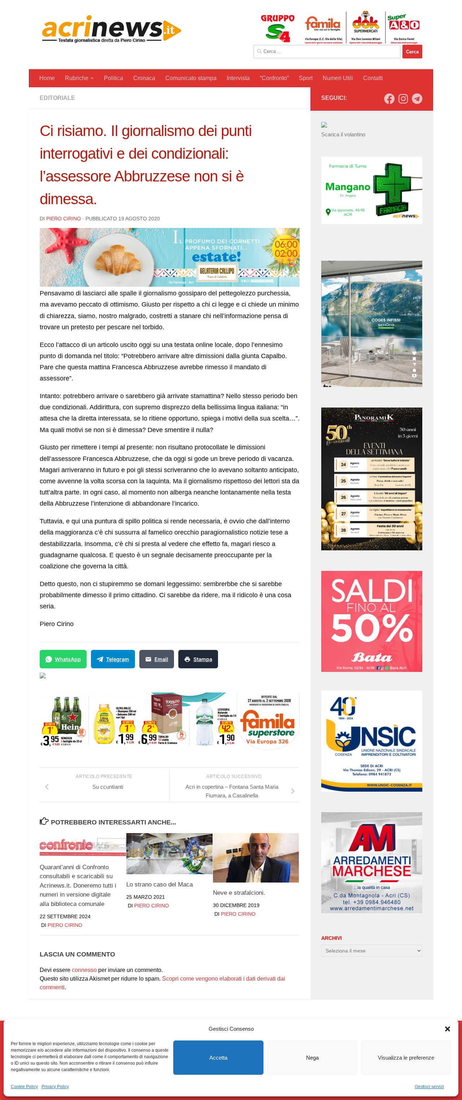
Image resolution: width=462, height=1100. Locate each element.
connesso (84, 970)
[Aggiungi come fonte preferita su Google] (79, 680)
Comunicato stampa (191, 78)
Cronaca (144, 78)
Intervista (238, 78)
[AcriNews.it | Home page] (112, 28)
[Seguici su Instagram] (403, 98)
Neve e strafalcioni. (239, 892)
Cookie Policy (24, 1086)
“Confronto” (274, 78)
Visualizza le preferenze (406, 1058)
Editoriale (57, 98)
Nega (312, 1058)
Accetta (218, 1058)
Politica (113, 78)
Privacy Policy (55, 1086)
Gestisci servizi (429, 1086)
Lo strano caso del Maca (159, 884)
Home (47, 78)
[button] (447, 1029)
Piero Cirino (63, 218)
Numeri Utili (338, 78)
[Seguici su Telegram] (416, 98)
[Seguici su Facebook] (389, 98)
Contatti (373, 78)
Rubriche (76, 78)
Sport (306, 78)
